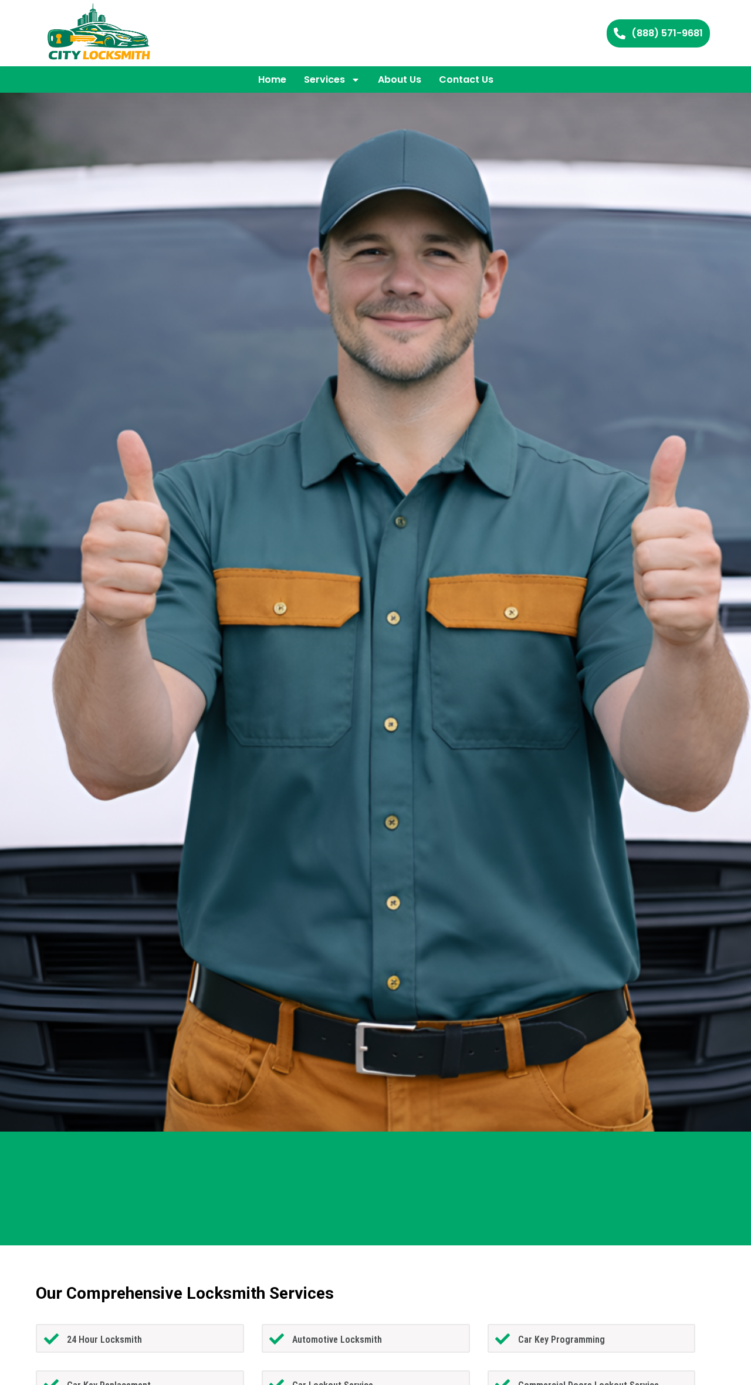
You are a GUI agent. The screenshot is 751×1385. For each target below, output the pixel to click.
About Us (399, 79)
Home (272, 79)
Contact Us (466, 79)
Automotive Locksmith (337, 1339)
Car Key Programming (561, 1339)
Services (324, 79)
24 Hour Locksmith (104, 1339)
